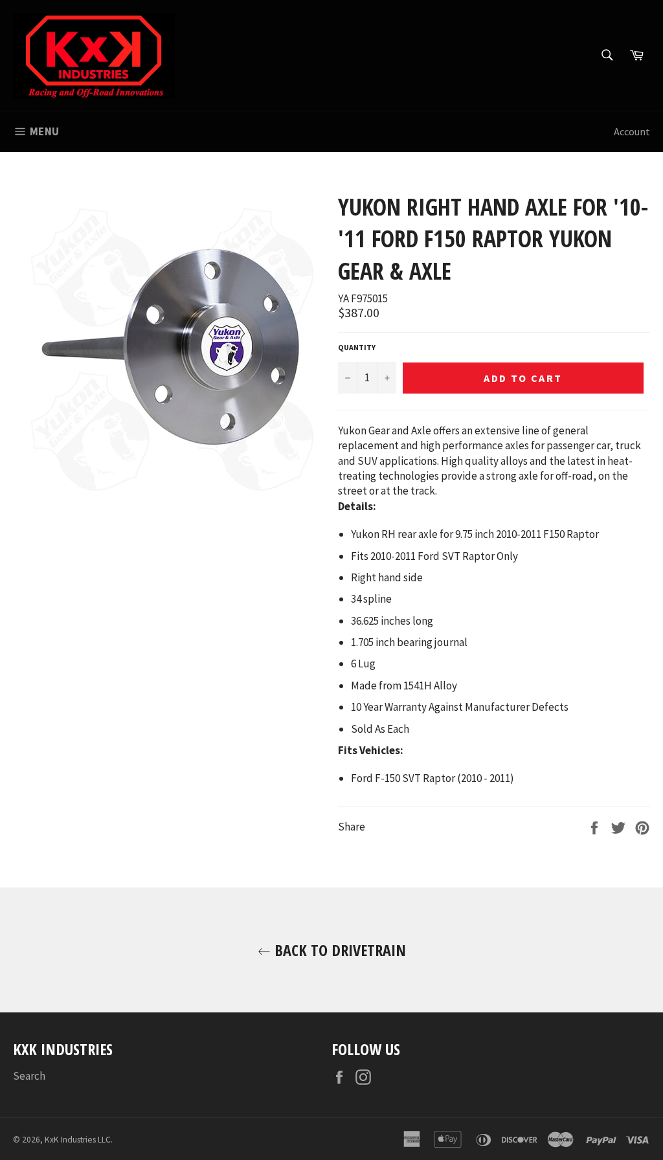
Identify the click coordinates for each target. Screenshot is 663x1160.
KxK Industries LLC (78, 1139)
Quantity (357, 347)
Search (29, 1076)
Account (632, 131)
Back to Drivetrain (338, 950)
